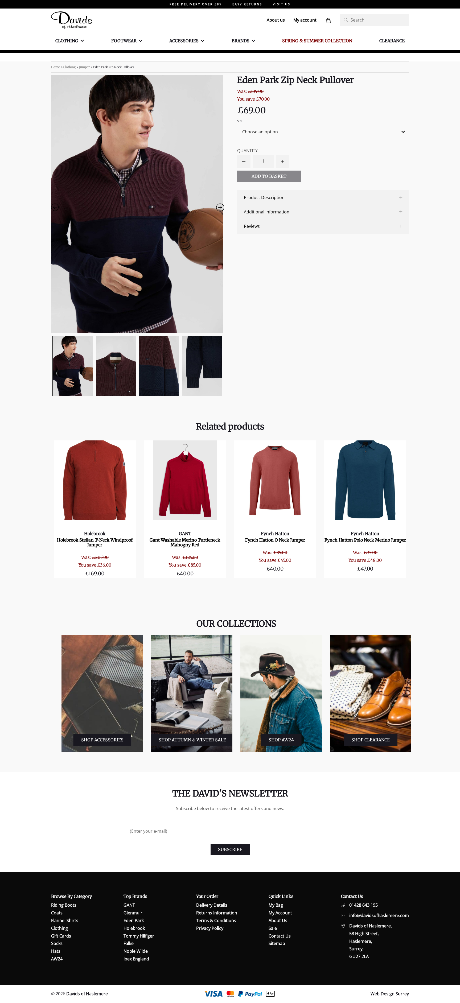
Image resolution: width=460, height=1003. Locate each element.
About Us (278, 920)
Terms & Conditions (216, 920)
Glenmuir (133, 913)
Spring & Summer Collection (317, 40)
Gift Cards (61, 936)
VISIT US (281, 4)
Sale (273, 928)
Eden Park (134, 920)
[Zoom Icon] (137, 204)
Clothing (66, 40)
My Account (280, 913)
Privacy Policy (209, 928)
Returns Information (216, 913)
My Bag (276, 905)
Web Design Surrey (390, 994)
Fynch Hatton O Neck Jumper (275, 540)
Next (414, 693)
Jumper (84, 67)
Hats (55, 951)
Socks (57, 943)
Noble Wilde (136, 951)
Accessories (184, 40)
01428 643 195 (363, 905)
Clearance (392, 40)
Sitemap (277, 943)
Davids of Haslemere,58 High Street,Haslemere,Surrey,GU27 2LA (370, 941)
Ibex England (136, 959)
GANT (185, 533)
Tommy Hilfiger (139, 936)
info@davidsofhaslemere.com (379, 915)
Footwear (124, 40)
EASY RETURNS (247, 4)
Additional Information (266, 212)
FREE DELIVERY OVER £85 (196, 4)
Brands (240, 40)
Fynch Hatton (275, 533)
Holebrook (94, 533)
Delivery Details (211, 905)
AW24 (57, 959)
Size (240, 121)
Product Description (264, 197)
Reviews (252, 226)
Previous (57, 693)
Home (55, 67)
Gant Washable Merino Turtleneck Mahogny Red (185, 542)
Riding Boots (63, 905)
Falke (129, 943)
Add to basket (269, 176)
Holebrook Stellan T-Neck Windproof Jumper (95, 542)
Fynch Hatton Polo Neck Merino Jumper (365, 540)
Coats (57, 913)
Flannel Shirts (64, 920)
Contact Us (280, 936)
